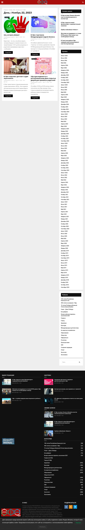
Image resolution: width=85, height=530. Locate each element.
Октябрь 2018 (65, 284)
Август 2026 (64, 55)
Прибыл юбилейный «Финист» (69, 29)
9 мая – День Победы (67, 309)
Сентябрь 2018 (65, 287)
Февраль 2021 (65, 216)
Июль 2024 (64, 116)
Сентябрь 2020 (65, 228)
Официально (34, 17)
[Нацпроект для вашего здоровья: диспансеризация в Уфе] (48, 382)
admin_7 (13, 37)
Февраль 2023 (65, 158)
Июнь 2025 (64, 89)
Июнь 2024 (64, 119)
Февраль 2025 (65, 99)
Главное (63, 318)
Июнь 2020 (64, 236)
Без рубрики (64, 311)
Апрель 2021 (64, 211)
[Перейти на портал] (8, 444)
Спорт (62, 350)
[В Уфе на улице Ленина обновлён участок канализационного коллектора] (48, 415)
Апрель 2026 (64, 65)
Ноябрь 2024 (64, 107)
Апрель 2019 (64, 270)
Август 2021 (64, 202)
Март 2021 (64, 214)
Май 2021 (63, 209)
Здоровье (7, 17)
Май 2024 (63, 121)
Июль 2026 (64, 58)
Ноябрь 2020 (64, 224)
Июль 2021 (64, 204)
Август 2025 (64, 85)
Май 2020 (63, 238)
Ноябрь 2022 (64, 165)
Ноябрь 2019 (64, 253)
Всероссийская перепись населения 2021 (68, 315)
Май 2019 (63, 267)
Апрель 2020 (64, 241)
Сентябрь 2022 (65, 170)
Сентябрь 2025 (65, 82)
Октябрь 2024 (65, 109)
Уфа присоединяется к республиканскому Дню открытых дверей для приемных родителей (43, 78)
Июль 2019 (64, 263)
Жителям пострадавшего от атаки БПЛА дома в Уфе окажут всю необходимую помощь (71, 35)
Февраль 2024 (65, 128)
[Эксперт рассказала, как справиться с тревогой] (48, 391)
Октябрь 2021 (65, 197)
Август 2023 (64, 143)
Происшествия (65, 342)
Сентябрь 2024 (65, 111)
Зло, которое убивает (12, 35)
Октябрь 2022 (65, 167)
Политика (63, 340)
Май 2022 (63, 180)
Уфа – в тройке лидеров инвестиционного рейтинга (26, 398)
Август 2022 (64, 172)
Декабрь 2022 (65, 163)
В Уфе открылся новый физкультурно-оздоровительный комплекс (70, 24)
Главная (6, 10)
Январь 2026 (64, 72)
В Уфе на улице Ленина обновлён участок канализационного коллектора (70, 17)
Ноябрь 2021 (64, 194)
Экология (63, 352)
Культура (7, 58)
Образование (64, 333)
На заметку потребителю (68, 330)
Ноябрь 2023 (12, 10)
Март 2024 (64, 126)
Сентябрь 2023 (65, 141)
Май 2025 (63, 92)
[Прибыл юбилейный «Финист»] (48, 433)
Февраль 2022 (65, 187)
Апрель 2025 (64, 94)
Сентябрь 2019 (65, 258)
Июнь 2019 (64, 265)
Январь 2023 (64, 160)
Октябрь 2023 (65, 138)
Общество (34, 58)
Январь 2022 (64, 189)
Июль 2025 (64, 87)
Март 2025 (64, 97)
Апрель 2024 (64, 124)
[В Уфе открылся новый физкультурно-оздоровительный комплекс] (6, 382)
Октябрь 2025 (65, 80)
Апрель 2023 (64, 153)
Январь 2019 (64, 277)
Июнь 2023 (64, 148)
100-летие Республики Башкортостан (55, 443)
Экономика (64, 354)
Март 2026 (64, 68)
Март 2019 (64, 272)
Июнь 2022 (64, 177)
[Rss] (71, 507)
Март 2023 (64, 155)
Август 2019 (64, 260)
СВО (62, 345)
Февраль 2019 (65, 275)
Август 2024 (64, 114)
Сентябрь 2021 (65, 199)
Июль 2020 (64, 233)
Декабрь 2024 (65, 104)
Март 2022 (64, 185)
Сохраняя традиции (66, 347)
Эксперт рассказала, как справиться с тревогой (67, 389)
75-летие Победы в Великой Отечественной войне (69, 306)
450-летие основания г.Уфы (69, 303)
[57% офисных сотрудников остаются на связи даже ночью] (48, 401)
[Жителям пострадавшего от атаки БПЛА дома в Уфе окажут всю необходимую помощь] (6, 391)
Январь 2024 (64, 131)
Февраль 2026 (65, 70)
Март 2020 (64, 243)
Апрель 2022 (64, 182)
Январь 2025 (64, 102)
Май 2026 (63, 63)
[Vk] (66, 507)
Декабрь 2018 (65, 280)
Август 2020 (64, 231)
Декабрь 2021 (65, 192)
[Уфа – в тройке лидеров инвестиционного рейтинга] (6, 401)
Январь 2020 (64, 248)
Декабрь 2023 (65, 133)
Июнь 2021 (64, 206)
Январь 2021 (64, 219)
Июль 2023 (64, 146)
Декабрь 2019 (65, 250)
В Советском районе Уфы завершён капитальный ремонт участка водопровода (70, 42)
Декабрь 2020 (65, 221)
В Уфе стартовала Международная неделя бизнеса (43, 36)
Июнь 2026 (64, 60)
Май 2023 (63, 150)
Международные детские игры (70, 328)
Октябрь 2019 (65, 255)
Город (62, 320)
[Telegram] (75, 507)
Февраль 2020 (65, 245)
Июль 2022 (64, 175)
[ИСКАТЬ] (79, 362)
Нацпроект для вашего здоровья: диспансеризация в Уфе (63, 380)
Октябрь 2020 (65, 226)
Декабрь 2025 (65, 75)
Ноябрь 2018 (64, 282)
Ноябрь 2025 (64, 77)
